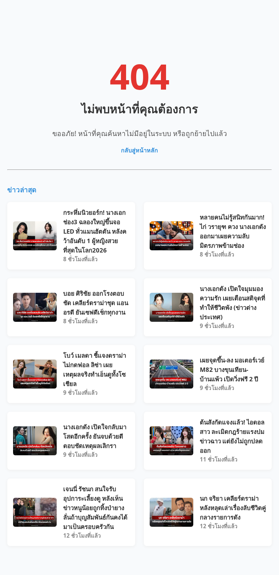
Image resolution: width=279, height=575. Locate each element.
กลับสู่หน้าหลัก (139, 150)
